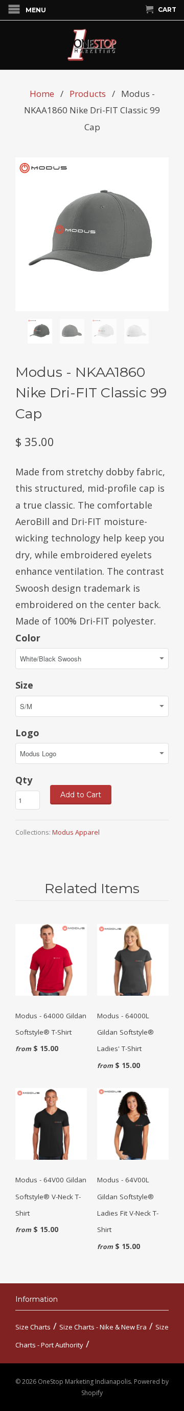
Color (27, 638)
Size (24, 685)
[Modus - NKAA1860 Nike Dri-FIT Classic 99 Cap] (92, 234)
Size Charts (33, 1327)
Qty (23, 780)
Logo (27, 733)
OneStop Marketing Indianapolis (84, 1381)
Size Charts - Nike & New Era (103, 1327)
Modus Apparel (76, 832)
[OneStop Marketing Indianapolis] (92, 45)
